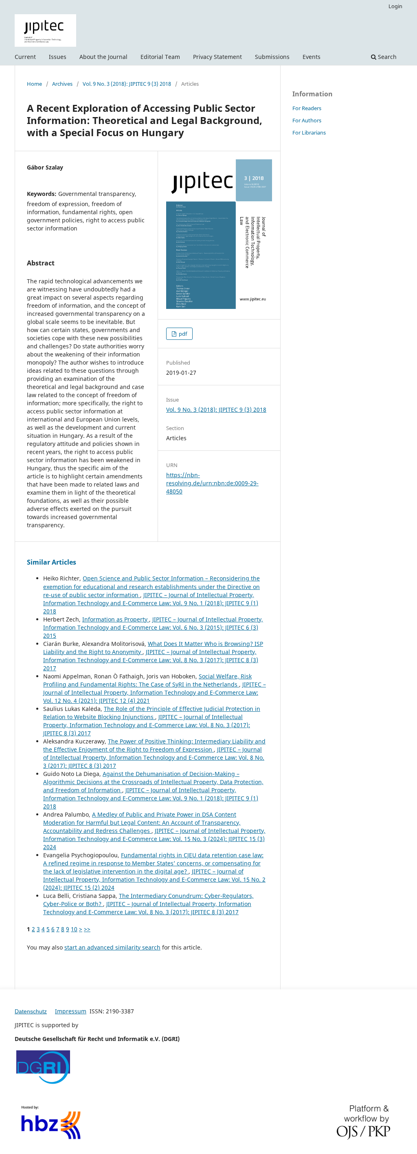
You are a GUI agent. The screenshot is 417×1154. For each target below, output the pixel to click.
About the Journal (103, 57)
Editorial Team (160, 57)
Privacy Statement (217, 57)
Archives (62, 83)
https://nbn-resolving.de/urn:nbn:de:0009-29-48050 (212, 483)
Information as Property (115, 619)
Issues (57, 57)
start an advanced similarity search (112, 947)
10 (74, 929)
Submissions (272, 57)
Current (25, 57)
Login (395, 6)
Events (311, 57)
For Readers (306, 108)
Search (386, 57)
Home (34, 83)
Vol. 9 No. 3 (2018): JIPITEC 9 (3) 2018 (127, 83)
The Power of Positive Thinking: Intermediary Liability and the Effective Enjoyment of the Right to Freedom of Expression (154, 745)
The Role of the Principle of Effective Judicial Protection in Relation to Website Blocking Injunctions (151, 713)
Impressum (70, 1011)
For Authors (306, 120)
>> (87, 929)
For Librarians (309, 132)
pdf (182, 333)
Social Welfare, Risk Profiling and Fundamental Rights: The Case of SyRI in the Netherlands (147, 680)
